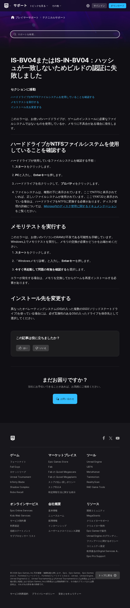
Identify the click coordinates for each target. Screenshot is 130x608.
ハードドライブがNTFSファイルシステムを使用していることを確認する (52, 97)
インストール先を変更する (26, 107)
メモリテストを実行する (25, 102)
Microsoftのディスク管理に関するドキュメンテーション (80, 206)
